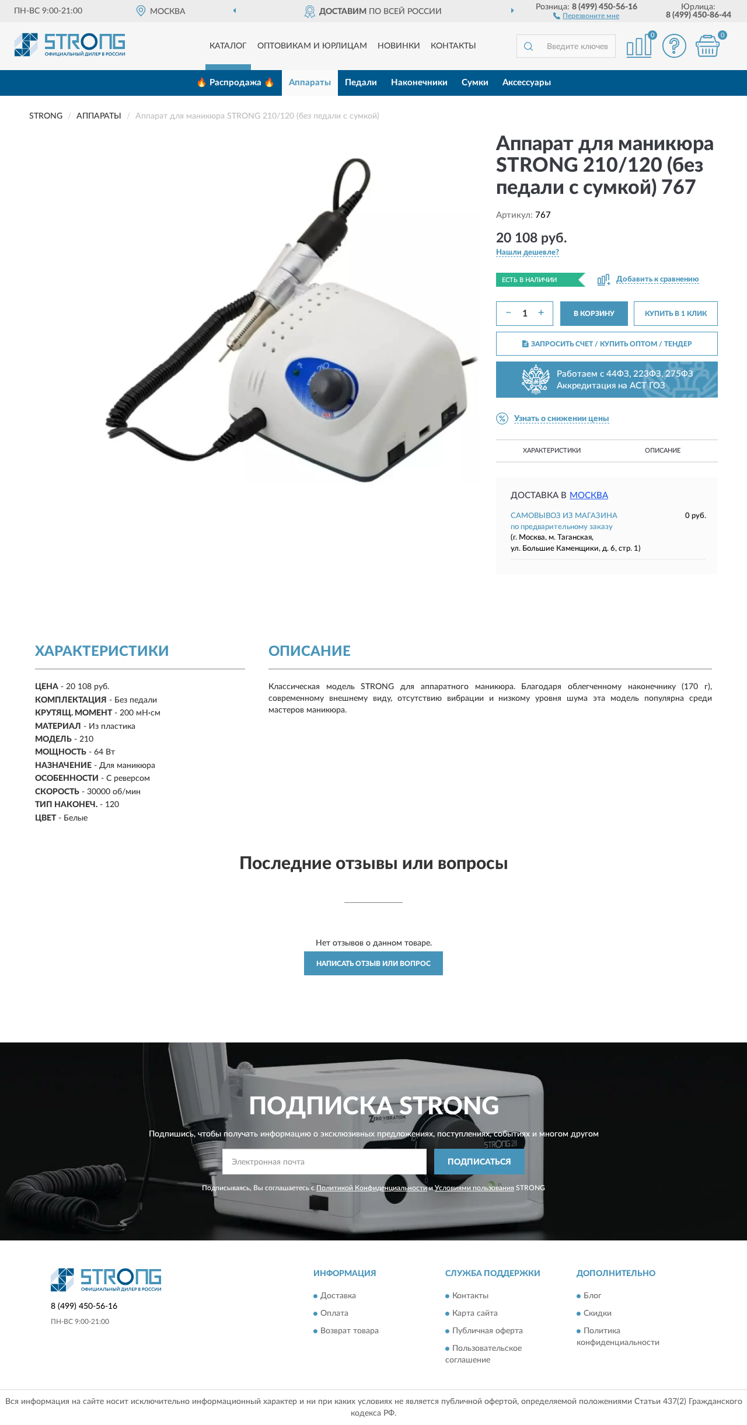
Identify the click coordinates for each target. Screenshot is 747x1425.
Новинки (399, 46)
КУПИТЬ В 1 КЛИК (676, 313)
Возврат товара (349, 1331)
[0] (707, 46)
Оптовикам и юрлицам (312, 46)
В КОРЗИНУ (594, 313)
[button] (586, 15)
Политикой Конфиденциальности (371, 1187)
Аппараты (310, 82)
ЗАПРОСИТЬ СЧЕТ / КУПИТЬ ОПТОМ (611, 343)
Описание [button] (662, 450)
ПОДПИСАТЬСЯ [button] (479, 1162)
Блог (593, 1296)
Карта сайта (475, 1313)
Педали (361, 82)
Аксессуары (526, 82)
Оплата (334, 1313)
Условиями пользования (474, 1187)
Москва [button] (589, 495)
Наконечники (419, 82)
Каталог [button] (228, 46)
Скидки (598, 1313)
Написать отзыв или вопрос (373, 963)
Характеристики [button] (552, 450)
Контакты (453, 46)
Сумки (475, 82)
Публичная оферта (487, 1331)
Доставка (338, 1296)
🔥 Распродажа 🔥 (235, 82)
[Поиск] (528, 46)
